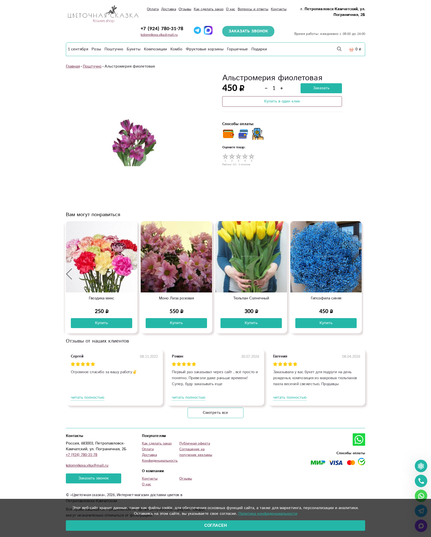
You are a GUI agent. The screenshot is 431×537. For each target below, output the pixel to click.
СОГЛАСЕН (215, 525)
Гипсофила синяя (251, 298)
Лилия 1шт (325, 298)
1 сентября (78, 49)
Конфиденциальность (160, 460)
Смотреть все (215, 413)
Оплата (153, 9)
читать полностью (87, 397)
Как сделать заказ (208, 9)
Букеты (133, 49)
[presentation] (69, 274)
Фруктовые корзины (204, 49)
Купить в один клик (282, 101)
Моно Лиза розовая (101, 298)
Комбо (176, 49)
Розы (96, 49)
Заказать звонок (93, 478)
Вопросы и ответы (253, 9)
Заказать (321, 88)
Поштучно (114, 49)
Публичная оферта (194, 443)
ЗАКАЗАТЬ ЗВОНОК (248, 31)
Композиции (155, 49)
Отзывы (185, 9)
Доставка (168, 9)
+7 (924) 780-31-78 (162, 28)
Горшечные (237, 49)
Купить (101, 323)
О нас (230, 9)
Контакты (279, 9)
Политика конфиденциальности (267, 514)
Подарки (259, 49)
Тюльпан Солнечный (176, 298)
